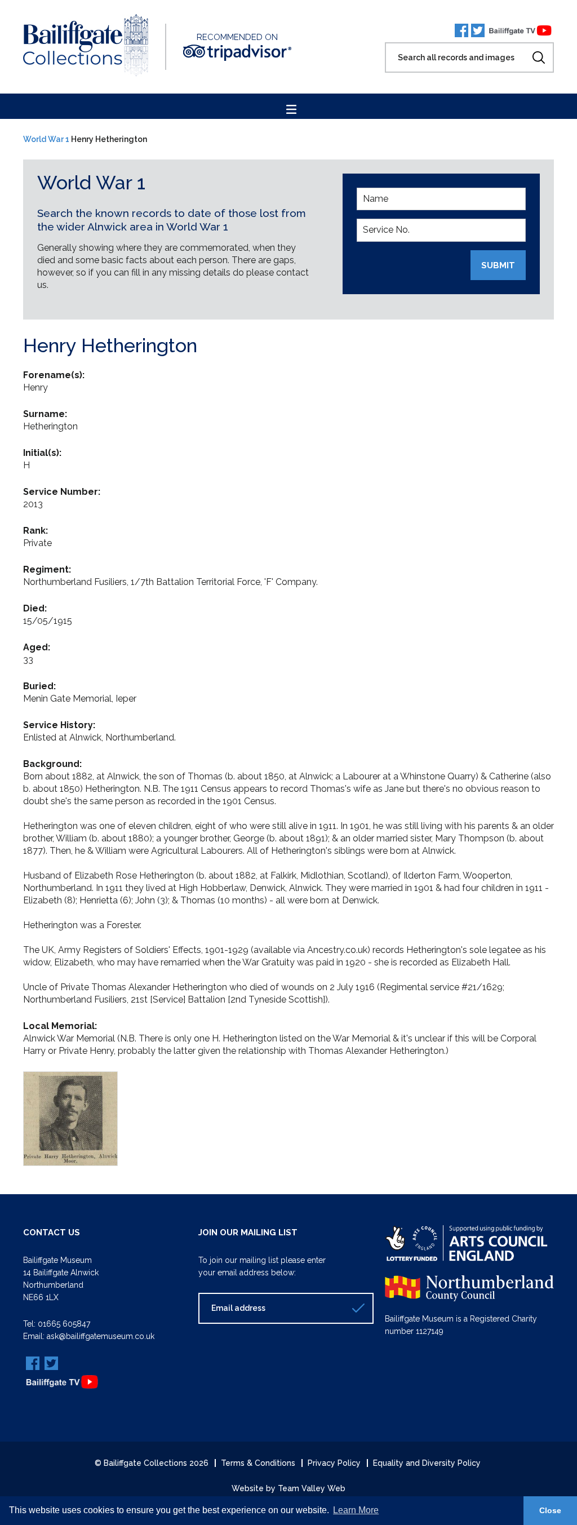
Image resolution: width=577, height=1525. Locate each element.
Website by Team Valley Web (288, 1488)
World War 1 (46, 139)
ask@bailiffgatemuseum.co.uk (100, 1336)
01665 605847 (64, 1323)
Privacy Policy (334, 1463)
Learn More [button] (356, 1510)
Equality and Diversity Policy (427, 1463)
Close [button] (550, 1510)
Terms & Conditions (258, 1463)
